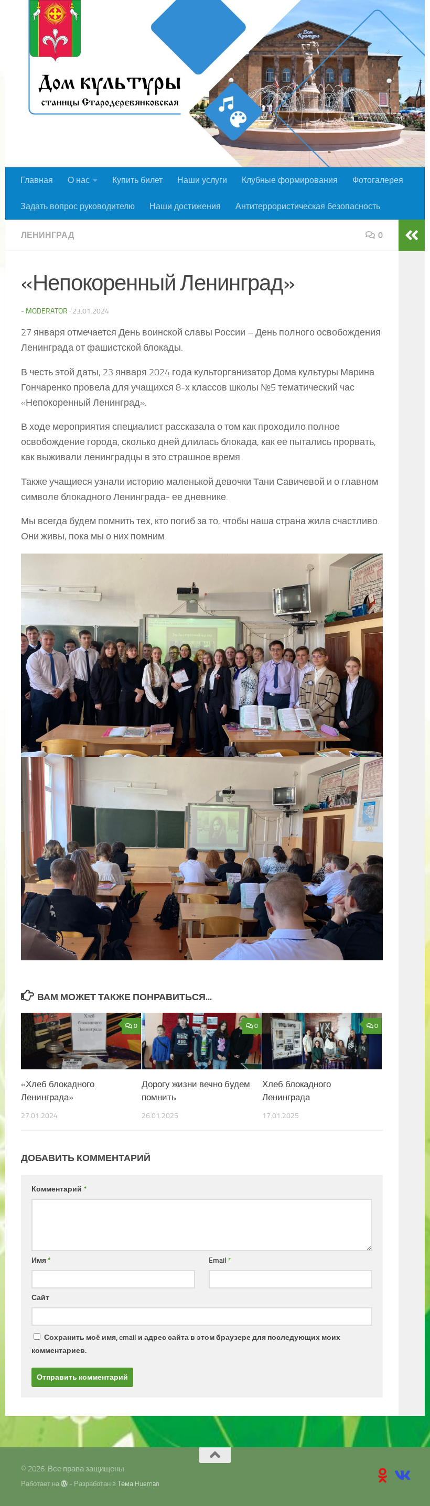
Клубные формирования (290, 180)
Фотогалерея (377, 180)
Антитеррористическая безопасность (307, 206)
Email (220, 1260)
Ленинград (47, 235)
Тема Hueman (138, 1484)
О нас (79, 180)
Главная (36, 180)
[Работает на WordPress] (64, 1483)
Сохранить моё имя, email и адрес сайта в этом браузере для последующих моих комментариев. (185, 1344)
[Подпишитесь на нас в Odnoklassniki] (382, 1475)
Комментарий (59, 1189)
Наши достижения (185, 206)
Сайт (40, 1297)
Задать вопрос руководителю (77, 206)
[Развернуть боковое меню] (412, 235)
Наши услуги (202, 180)
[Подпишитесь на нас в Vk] (401, 1475)
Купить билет (137, 180)
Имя (41, 1260)
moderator (47, 311)
